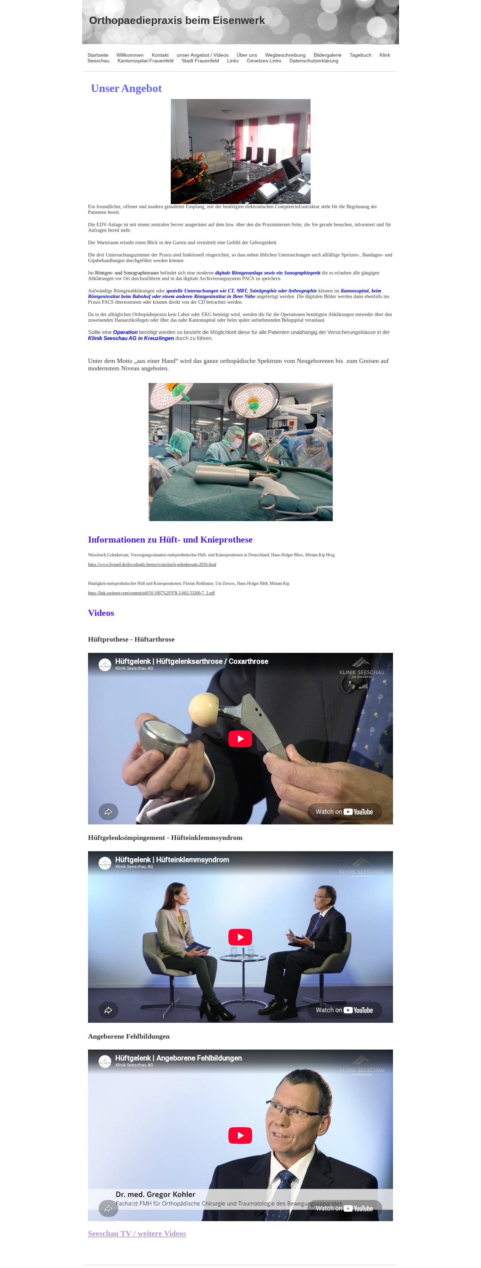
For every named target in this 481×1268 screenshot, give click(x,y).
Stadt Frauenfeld (200, 60)
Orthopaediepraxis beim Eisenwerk (177, 20)
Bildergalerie (328, 55)
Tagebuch (360, 55)
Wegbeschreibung (285, 55)
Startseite (97, 55)
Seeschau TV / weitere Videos (137, 1233)
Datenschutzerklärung (313, 60)
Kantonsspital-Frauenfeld (146, 60)
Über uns (247, 55)
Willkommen (130, 55)
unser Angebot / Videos (203, 55)
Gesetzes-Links (264, 60)
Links (233, 60)
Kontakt (160, 55)
